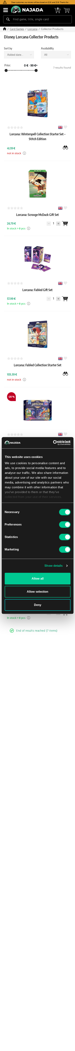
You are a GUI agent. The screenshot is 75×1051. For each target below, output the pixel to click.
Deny (37, 605)
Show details (53, 565)
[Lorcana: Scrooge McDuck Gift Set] (37, 218)
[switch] (64, 524)
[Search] (8, 19)
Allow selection (37, 591)
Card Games (17, 29)
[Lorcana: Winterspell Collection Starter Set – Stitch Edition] (37, 143)
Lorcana (32, 29)
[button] (24, 153)
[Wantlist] (65, 223)
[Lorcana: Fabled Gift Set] (37, 294)
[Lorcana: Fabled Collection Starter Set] (37, 369)
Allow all (38, 578)
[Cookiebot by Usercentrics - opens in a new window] (53, 442)
